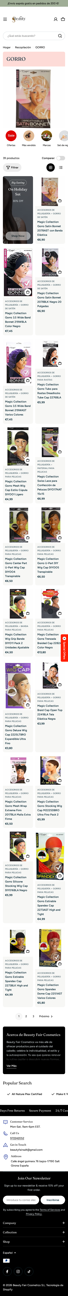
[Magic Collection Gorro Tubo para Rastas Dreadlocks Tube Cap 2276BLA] (50, 354)
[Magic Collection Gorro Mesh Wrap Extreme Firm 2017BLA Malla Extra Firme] (18, 771)
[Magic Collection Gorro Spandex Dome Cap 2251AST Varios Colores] (50, 948)
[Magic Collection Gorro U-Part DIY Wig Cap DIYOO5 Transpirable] (50, 525)
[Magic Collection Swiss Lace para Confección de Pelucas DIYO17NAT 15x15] (50, 442)
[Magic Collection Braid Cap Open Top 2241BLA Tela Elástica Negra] (50, 675)
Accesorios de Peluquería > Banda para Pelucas (16, 626)
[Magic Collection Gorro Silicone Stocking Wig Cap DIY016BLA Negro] (18, 846)
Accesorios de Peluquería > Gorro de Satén (49, 213)
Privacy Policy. (34, 1213)
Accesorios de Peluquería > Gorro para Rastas (49, 376)
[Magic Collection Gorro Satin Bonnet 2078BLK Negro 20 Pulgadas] (50, 262)
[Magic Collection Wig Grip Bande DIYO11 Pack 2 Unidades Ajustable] (18, 604)
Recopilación (23, 47)
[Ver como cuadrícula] (50, 167)
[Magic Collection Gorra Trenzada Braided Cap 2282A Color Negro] (50, 604)
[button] (64, 648)
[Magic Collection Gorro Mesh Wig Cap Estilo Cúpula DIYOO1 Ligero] (18, 446)
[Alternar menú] (5, 19)
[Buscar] (60, 36)
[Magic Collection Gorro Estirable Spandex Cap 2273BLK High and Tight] (18, 942)
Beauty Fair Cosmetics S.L (29, 1285)
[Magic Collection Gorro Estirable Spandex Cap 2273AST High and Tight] (50, 856)
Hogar (7, 47)
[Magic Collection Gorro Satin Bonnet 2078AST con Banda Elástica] (50, 191)
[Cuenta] (55, 19)
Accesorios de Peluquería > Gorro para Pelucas (16, 473)
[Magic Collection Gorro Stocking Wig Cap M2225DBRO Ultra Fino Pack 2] (50, 771)
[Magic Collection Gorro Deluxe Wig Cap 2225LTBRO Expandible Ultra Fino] (18, 685)
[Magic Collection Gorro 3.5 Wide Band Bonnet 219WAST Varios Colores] (18, 362)
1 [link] (18, 1016)
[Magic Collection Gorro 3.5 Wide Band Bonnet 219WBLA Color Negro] (18, 272)
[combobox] (34, 36)
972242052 (17, 1138)
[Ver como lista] (60, 167)
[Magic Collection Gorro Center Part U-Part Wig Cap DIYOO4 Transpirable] (18, 525)
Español (8, 1252)
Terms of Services (50, 1209)
